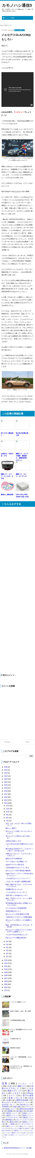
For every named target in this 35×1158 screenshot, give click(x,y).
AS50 (27, 1128)
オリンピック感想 (16, 1128)
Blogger (26, 1154)
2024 (6, 773)
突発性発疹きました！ (13, 911)
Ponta (31, 1132)
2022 (6, 779)
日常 (5, 1083)
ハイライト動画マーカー (18, 1002)
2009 (6, 972)
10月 (8, 812)
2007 (6, 978)
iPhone (30, 1093)
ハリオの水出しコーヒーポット (16, 892)
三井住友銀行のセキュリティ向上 (17, 867)
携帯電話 (9, 1120)
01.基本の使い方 (15, 1038)
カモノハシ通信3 (17, 5)
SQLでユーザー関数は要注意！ (16, 938)
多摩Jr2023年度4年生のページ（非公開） (18, 1148)
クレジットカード (23, 1120)
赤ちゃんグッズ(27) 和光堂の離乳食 (18, 870)
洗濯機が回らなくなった (14, 889)
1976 (6, 990)
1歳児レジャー (27, 1113)
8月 (7, 818)
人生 (10, 1086)
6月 (7, 941)
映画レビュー (11, 1109)
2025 (6, 770)
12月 (8, 806)
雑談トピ (22, 1086)
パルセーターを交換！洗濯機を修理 (18, 881)
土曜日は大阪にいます (13, 841)
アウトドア (29, 1107)
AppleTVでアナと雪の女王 (15, 864)
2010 (6, 969)
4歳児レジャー (12, 1115)
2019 (6, 788)
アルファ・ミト (24, 1102)
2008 (6, 975)
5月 (7, 944)
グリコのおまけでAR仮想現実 (16, 908)
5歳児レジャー (27, 1115)
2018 (6, 791)
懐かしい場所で (11, 828)
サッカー (30, 1130)
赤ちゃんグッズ (8, 1102)
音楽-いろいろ (16, 1098)
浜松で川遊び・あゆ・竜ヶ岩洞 (20, 1011)
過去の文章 (14, 1122)
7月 (7, 821)
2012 (6, 963)
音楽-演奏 (17, 1107)
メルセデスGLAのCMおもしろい (17, 934)
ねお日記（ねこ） (9, 1104)
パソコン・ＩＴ (25, 1084)
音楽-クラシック (15, 1091)
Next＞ (28, 742)
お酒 (9, 1100)
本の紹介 (30, 1111)
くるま (30, 1088)
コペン (12, 1095)
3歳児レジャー (12, 1113)
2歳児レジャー (28, 1117)
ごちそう (17, 1093)
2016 (6, 797)
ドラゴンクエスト (12, 1117)
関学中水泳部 (22, 1100)
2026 (6, 767)
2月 (7, 953)
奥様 (5, 1135)
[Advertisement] (17, 590)
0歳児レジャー (10, 1126)
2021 (6, 782)
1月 (7, 956)
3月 (7, 950)
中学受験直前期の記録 (17, 1020)
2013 (6, 960)
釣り (25, 1132)
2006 (6, 981)
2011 (6, 966)
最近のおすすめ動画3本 (14, 858)
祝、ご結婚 (10, 1124)
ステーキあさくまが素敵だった (16, 861)
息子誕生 (20, 1111)
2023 (6, 776)
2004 (6, 987)
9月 (7, 815)
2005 (6, 984)
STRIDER (5, 1107)
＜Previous (7, 742)
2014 (6, 803)
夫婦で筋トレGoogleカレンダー (17, 895)
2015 (6, 800)
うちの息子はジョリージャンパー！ (18, 878)
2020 (6, 785)
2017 (6, 794)
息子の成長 (28, 1095)
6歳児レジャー (28, 1122)
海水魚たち (24, 1104)
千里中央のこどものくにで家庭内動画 (19, 917)
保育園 (10, 1111)
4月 (7, 947)
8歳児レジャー (19, 1130)
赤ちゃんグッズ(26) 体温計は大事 (17, 914)
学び (4, 1122)
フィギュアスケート (26, 1124)
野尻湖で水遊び (15, 1048)
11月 (7, 809)
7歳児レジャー (23, 1126)
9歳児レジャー (14, 1135)
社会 (31, 1098)
